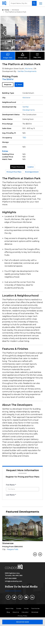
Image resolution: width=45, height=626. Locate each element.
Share (20, 84)
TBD (24, 138)
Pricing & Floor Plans (14, 172)
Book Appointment (32, 172)
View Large (41, 19)
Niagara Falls (12, 549)
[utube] (26, 597)
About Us (16, 612)
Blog (8, 612)
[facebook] (8, 597)
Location (30, 167)
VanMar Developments (27, 71)
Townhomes (35, 608)
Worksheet (34, 612)
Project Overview (17, 167)
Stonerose (8, 543)
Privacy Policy (22, 616)
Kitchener (15, 10)
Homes (26, 608)
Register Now (22, 622)
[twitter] (14, 597)
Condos (18, 608)
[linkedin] (32, 597)
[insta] (20, 597)
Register (7, 84)
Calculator (25, 612)
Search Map (9, 608)
